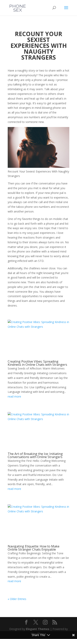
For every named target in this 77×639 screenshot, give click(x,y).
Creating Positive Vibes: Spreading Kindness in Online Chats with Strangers (37, 363)
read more (14, 396)
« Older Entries (17, 599)
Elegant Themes (37, 629)
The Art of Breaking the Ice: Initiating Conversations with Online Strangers (35, 455)
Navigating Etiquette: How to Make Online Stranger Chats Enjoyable (33, 548)
